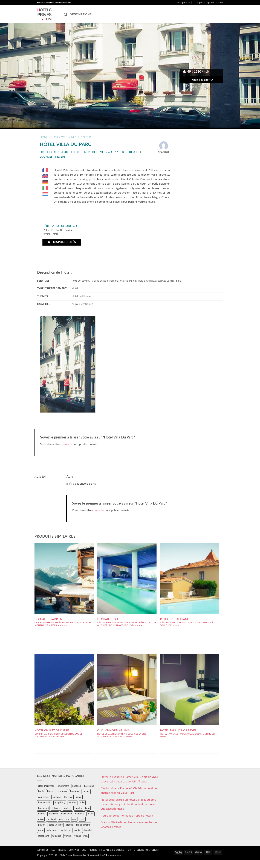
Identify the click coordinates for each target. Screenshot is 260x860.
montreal (51, 819)
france (44, 137)
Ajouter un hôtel (215, 3)
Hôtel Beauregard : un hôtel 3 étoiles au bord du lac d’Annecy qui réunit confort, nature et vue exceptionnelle (128, 804)
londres (67, 808)
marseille (79, 814)
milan (41, 819)
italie (82, 803)
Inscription (182, 3)
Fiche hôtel (64, 572)
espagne (57, 797)
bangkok (76, 786)
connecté (66, 444)
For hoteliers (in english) (142, 850)
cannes (86, 791)
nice (74, 819)
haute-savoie (44, 803)
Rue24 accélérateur (110, 855)
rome (41, 830)
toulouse (56, 836)
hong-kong (59, 803)
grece (79, 797)
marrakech (66, 814)
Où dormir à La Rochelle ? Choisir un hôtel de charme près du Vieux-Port (129, 790)
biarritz (50, 791)
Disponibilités (63, 242)
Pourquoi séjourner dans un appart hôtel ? (127, 815)
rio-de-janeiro (83, 825)
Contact (74, 850)
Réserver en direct (64, 564)
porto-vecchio (56, 825)
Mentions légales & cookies (106, 850)
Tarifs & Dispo (201, 79)
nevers (87, 137)
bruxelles (74, 791)
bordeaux (62, 791)
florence (68, 797)
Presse (62, 850)
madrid (41, 814)
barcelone (89, 786)
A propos (198, 3)
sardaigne (65, 830)
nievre (75, 137)
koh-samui (43, 808)
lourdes (78, 808)
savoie (77, 830)
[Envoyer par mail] (199, 87)
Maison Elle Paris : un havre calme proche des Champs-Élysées (129, 824)
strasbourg (43, 836)
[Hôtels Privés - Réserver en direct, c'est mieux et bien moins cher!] (48, 14)
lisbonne (56, 808)
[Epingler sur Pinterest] (206, 87)
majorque (53, 814)
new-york (64, 819)
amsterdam (63, 786)
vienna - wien (81, 836)
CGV (84, 850)
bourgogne (60, 137)
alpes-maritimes (46, 786)
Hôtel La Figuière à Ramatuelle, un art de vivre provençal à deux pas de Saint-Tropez (129, 779)
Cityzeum (92, 855)
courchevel (43, 797)
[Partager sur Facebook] (186, 87)
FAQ (53, 850)
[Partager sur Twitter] (193, 87)
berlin (41, 791)
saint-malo (52, 830)
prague (69, 825)
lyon (87, 808)
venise (67, 836)
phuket (41, 825)
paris (82, 819)
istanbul (72, 803)
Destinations (81, 14)
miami (91, 814)
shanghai (87, 830)
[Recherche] (65, 14)
